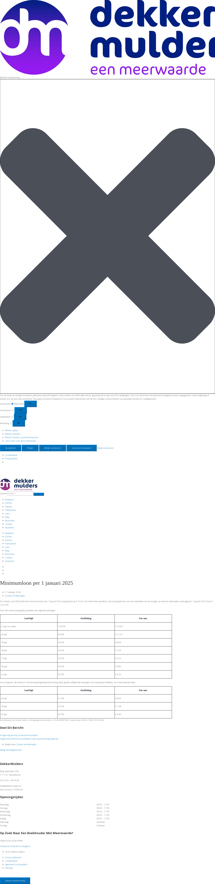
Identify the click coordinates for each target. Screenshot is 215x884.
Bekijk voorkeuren (52, 447)
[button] (107, 236)
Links (7, 513)
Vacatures (9, 527)
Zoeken (3, 493)
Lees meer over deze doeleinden (20, 440)
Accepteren (10, 447)
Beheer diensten (12, 433)
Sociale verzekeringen (15, 595)
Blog (7, 517)
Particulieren (10, 510)
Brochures (10, 520)
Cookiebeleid (11, 455)
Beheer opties (11, 430)
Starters (8, 506)
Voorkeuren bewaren (81, 447)
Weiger (30, 447)
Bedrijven (9, 499)
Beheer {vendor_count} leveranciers (21, 437)
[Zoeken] (38, 494)
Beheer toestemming (15, 880)
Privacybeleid (11, 458)
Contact (8, 524)
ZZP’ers (8, 503)
